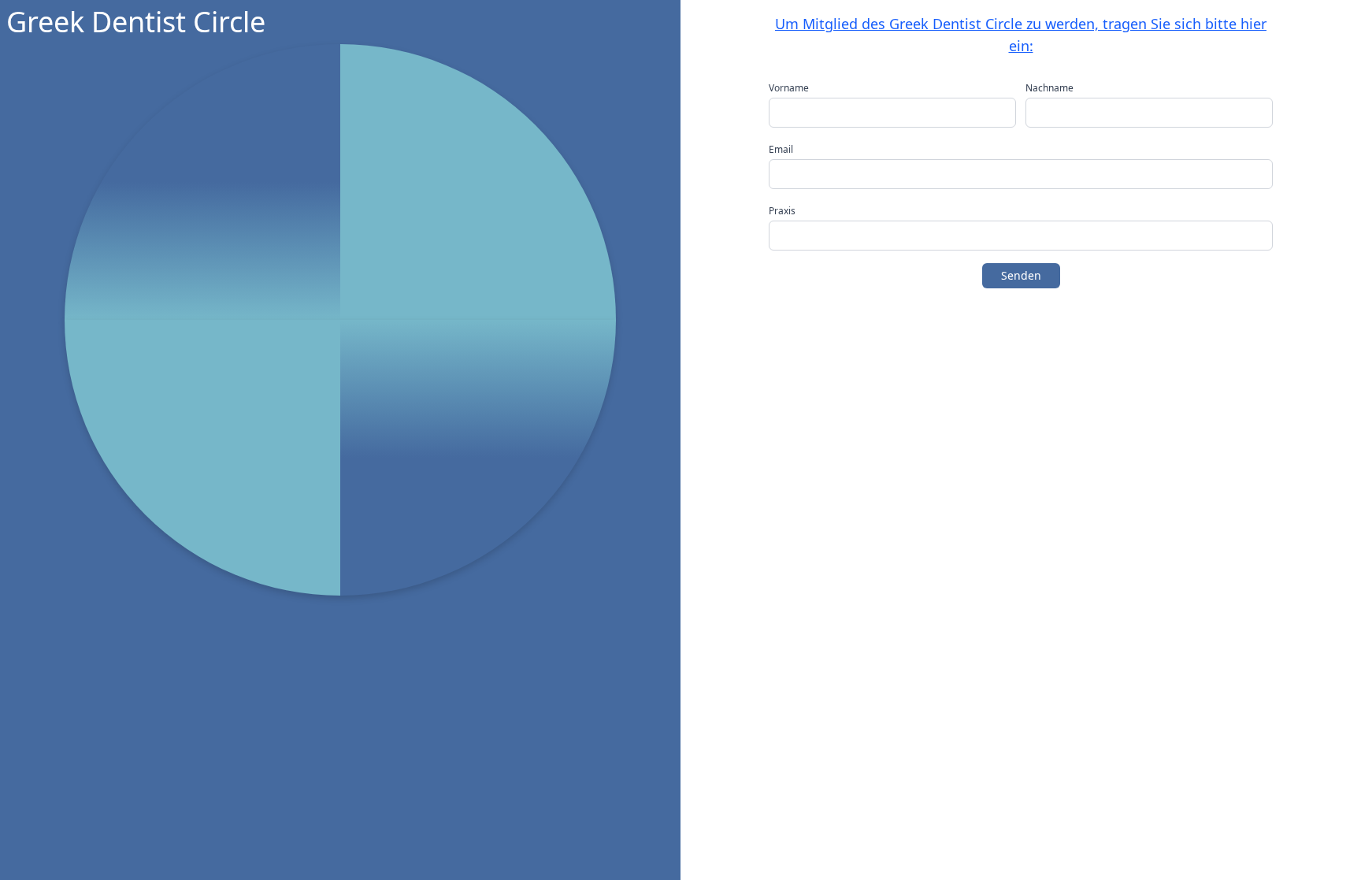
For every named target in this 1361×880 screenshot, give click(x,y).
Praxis (782, 211)
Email (781, 149)
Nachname (1049, 88)
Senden (1021, 275)
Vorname (789, 88)
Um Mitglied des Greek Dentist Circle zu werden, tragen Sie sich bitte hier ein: (1020, 34)
